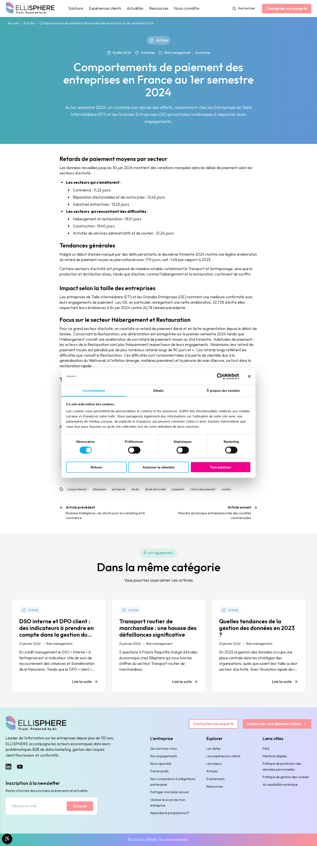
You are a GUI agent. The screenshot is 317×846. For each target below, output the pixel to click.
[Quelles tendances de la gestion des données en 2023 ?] (258, 645)
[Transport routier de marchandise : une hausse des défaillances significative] (158, 645)
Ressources (158, 8)
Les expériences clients (223, 756)
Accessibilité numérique (280, 784)
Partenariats (159, 771)
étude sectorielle (155, 489)
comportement (77, 489)
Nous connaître (186, 8)
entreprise (118, 489)
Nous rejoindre (160, 764)
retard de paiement (203, 489)
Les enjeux (214, 764)
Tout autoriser (220, 467)
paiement (178, 489)
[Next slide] (296, 701)
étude (135, 489)
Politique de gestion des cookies (286, 777)
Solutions (75, 8)
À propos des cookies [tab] (223, 390)
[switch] (134, 450)
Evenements (215, 779)
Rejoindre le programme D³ (170, 813)
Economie (202, 53)
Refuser (96, 467)
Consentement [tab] (94, 390)
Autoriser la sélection (159, 467)
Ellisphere (99, 489)
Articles (29, 23)
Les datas (213, 748)
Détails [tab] (158, 390)
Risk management (177, 53)
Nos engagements (163, 756)
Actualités (135, 8)
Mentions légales (275, 756)
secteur (226, 489)
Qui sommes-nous (163, 748)
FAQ (266, 748)
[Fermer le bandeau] (249, 376)
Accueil (13, 23)
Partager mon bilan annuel (169, 792)
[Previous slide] (21, 701)
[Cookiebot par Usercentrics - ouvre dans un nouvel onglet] (220, 376)
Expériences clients (105, 8)
